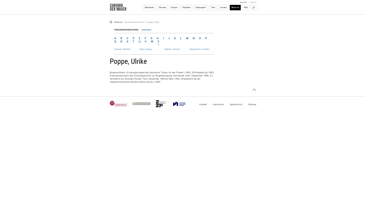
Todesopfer (200, 7)
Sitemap (252, 104)
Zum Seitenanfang (254, 90)
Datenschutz (236, 104)
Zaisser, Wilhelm (122, 49)
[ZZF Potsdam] (164, 103)
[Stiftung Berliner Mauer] (182, 103)
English (253, 2)
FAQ (246, 7)
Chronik (162, 7)
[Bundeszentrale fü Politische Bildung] (121, 103)
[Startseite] (118, 9)
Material (235, 7)
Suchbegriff (253, 7)
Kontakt (203, 104)
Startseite (149, 7)
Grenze (174, 7)
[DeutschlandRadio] (144, 103)
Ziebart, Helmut (172, 49)
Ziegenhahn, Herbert (199, 49)
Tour (213, 7)
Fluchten (186, 7)
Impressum (218, 104)
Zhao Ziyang (145, 49)
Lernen (223, 7)
